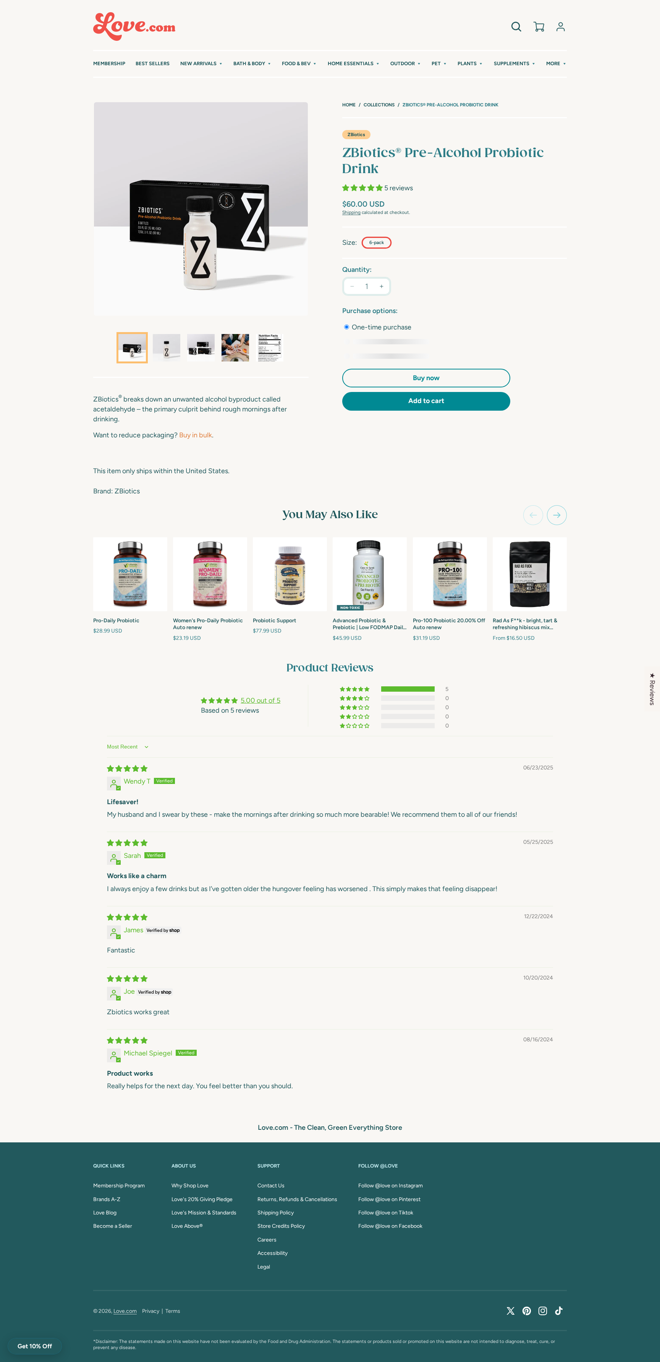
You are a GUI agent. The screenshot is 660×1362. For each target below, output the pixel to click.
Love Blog (104, 1212)
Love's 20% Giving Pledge (202, 1199)
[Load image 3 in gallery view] (201, 347)
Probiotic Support (274, 620)
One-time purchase (380, 327)
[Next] (557, 515)
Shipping (351, 212)
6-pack (376, 242)
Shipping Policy (275, 1212)
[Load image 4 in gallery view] (235, 347)
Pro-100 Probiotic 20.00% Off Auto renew (449, 624)
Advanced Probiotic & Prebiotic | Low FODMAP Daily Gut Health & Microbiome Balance (369, 624)
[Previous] (533, 515)
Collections (379, 105)
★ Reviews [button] (652, 689)
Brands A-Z (106, 1199)
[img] (127, 769)
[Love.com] (134, 26)
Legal (263, 1267)
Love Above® (187, 1226)
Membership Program (119, 1185)
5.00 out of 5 (260, 700)
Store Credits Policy (281, 1226)
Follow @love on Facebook (390, 1226)
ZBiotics (356, 134)
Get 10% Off (35, 1346)
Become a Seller (112, 1226)
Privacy (150, 1311)
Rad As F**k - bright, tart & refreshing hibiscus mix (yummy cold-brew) (525, 624)
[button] (201, 64)
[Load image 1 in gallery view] (132, 347)
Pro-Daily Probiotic (116, 620)
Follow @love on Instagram (390, 1185)
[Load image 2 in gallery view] (166, 347)
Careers (267, 1240)
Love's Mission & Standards (203, 1212)
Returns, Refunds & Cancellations (297, 1199)
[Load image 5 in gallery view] (269, 347)
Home (349, 105)
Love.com (125, 1311)
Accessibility (272, 1253)
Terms (172, 1311)
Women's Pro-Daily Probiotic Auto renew (208, 624)
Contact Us (271, 1185)
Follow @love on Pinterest (389, 1199)
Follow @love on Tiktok (385, 1212)
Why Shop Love (190, 1185)
